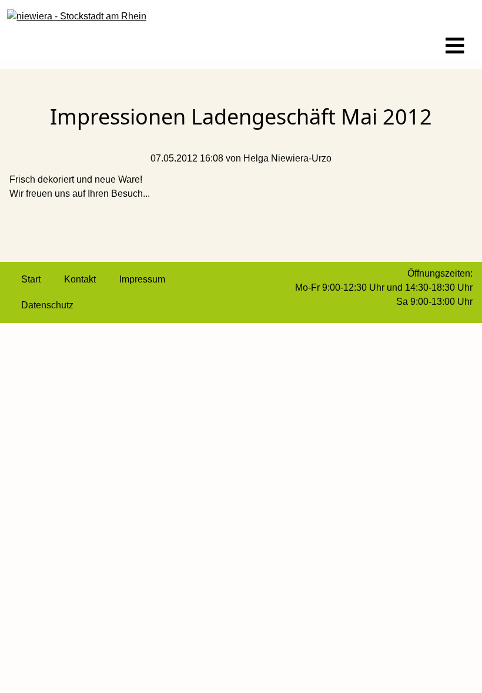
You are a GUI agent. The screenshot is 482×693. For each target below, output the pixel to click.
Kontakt (80, 279)
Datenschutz (47, 305)
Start (31, 279)
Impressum (142, 279)
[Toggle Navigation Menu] (454, 46)
